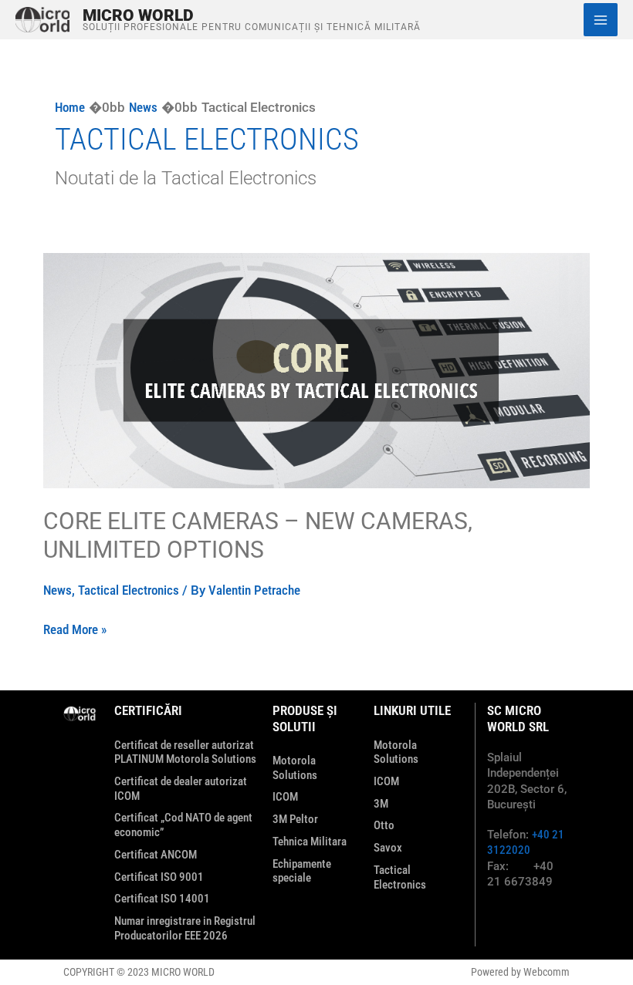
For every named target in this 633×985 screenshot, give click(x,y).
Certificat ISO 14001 (162, 899)
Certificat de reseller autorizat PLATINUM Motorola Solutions (185, 752)
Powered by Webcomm (520, 972)
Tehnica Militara (309, 841)
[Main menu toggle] (601, 20)
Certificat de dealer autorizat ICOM (180, 788)
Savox (388, 848)
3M (381, 804)
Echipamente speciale (301, 871)
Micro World (138, 15)
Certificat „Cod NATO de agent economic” (183, 825)
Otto (384, 825)
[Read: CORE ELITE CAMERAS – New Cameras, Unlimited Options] (316, 369)
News (57, 590)
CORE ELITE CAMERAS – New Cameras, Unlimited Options (257, 535)
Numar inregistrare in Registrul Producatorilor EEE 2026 (185, 928)
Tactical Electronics (128, 590)
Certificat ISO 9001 (159, 877)
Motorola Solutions (294, 768)
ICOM (285, 797)
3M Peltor (295, 819)
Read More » (75, 628)
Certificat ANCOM (155, 855)
